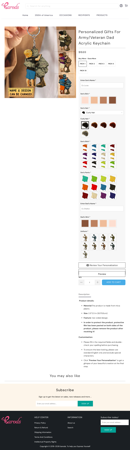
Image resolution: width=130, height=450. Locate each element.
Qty (80, 277)
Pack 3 (101, 64)
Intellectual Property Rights (45, 442)
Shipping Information (42, 432)
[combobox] (72, 6)
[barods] (10, 6)
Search (70, 427)
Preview (102, 274)
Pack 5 (111, 64)
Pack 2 (92, 64)
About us (71, 423)
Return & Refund (41, 427)
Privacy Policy (40, 423)
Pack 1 (82, 64)
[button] (65, 15)
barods (63, 446)
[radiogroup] (102, 100)
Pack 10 (83, 70)
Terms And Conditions (43, 437)
